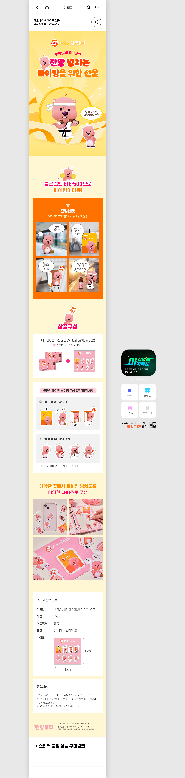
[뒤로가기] (37, 7)
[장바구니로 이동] (97, 7)
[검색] (89, 7)
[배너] (138, 362)
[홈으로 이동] (47, 7)
